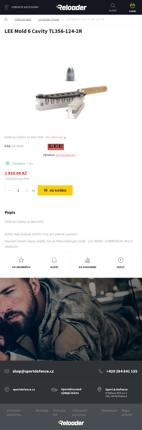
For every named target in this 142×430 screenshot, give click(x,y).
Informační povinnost (79, 412)
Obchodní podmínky (14, 412)
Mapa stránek (127, 412)
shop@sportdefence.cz (33, 371)
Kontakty (42, 410)
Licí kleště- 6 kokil (48, 19)
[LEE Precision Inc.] (90, 147)
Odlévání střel (22, 19)
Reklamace (109, 410)
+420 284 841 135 (121, 371)
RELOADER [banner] (71, 7)
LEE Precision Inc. (65, 155)
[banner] (71, 423)
